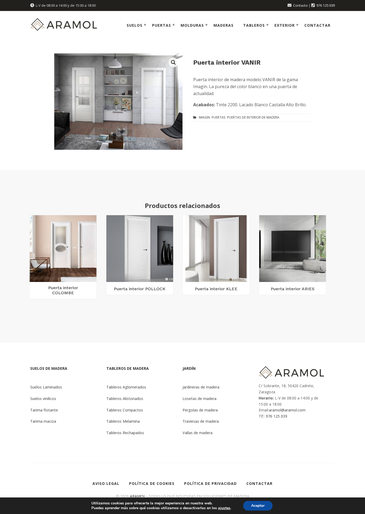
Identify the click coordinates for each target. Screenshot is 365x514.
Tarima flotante (44, 410)
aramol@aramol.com (287, 410)
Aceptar (258, 505)
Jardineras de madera (201, 387)
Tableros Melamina (123, 421)
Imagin (204, 117)
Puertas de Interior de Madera (253, 117)
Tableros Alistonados (124, 398)
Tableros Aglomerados (126, 387)
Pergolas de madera (200, 410)
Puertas (219, 117)
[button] (173, 62)
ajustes (224, 508)
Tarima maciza (43, 421)
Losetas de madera (199, 398)
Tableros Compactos (124, 410)
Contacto (300, 5)
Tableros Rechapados (125, 432)
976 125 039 (325, 5)
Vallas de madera (197, 432)
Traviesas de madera (201, 421)
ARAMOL (138, 496)
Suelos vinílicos (43, 398)
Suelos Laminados (46, 387)
